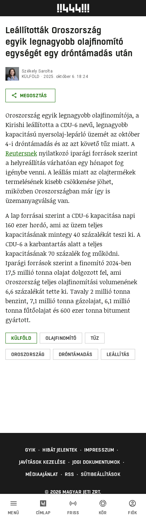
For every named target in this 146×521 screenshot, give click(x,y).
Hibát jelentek (59, 450)
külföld (31, 76)
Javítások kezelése (42, 462)
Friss (73, 512)
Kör (103, 512)
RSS (69, 474)
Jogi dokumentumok (96, 462)
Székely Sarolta (37, 71)
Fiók (132, 512)
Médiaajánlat (41, 474)
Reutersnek (21, 153)
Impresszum (99, 450)
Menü (13, 512)
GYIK (30, 450)
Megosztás (33, 95)
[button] (21, 338)
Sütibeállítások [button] (101, 474)
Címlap (43, 512)
